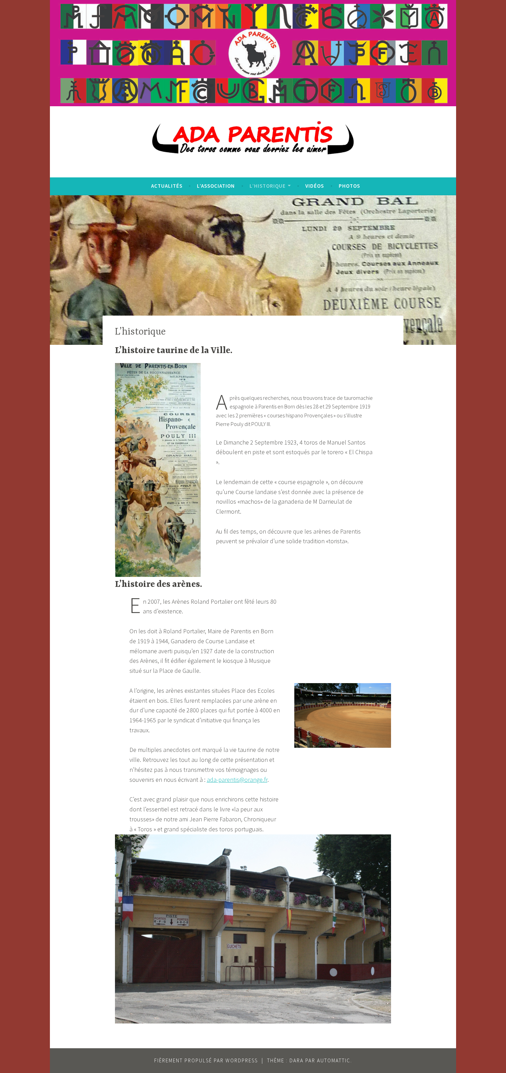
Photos (349, 186)
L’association (216, 186)
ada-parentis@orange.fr (237, 780)
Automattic (333, 1060)
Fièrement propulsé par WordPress (206, 1060)
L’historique (268, 186)
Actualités (166, 186)
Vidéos (314, 186)
